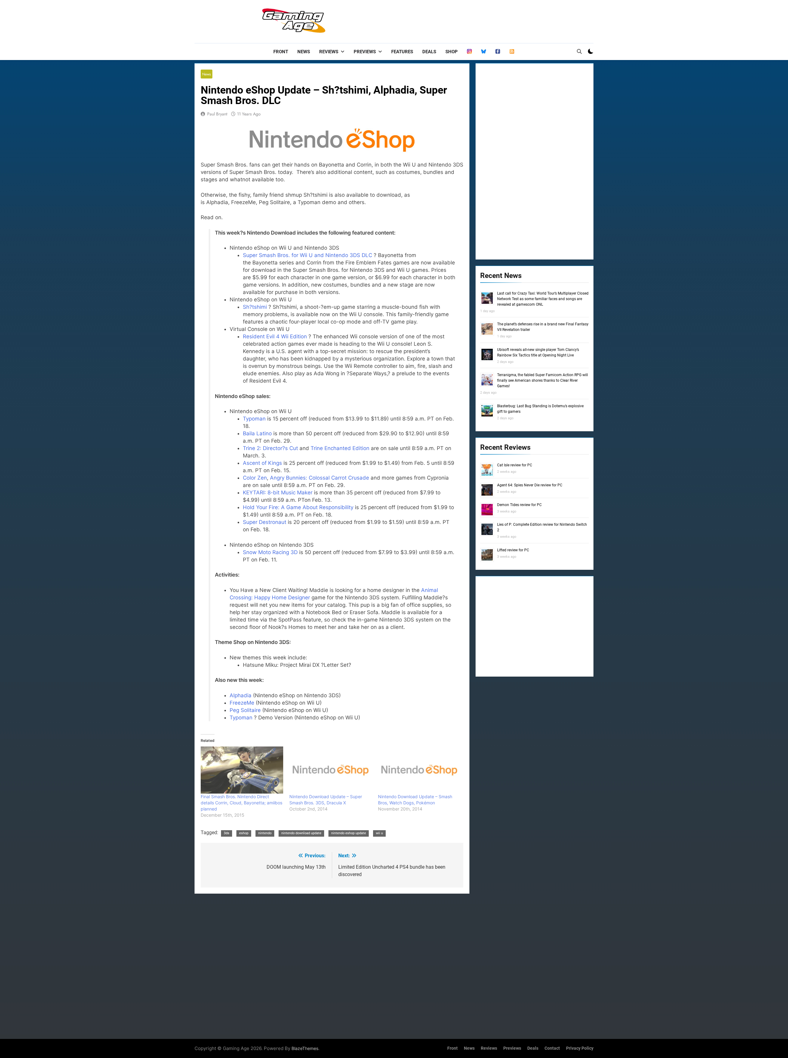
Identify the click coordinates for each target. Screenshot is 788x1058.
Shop (451, 51)
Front (280, 51)
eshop (243, 833)
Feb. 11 (267, 560)
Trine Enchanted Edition (340, 448)
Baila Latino (257, 433)
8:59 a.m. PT (428, 448)
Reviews (328, 51)
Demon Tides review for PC (519, 505)
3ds (226, 833)
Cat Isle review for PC (514, 465)
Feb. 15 (280, 470)
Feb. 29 (280, 441)
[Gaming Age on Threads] (469, 51)
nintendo (264, 833)
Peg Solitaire (245, 710)
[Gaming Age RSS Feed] (512, 51)
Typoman (254, 419)
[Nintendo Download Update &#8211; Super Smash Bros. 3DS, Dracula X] (330, 770)
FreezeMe (242, 703)
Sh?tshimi (255, 307)
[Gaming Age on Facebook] (498, 51)
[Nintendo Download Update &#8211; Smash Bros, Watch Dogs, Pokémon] (419, 770)
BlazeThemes (304, 1048)
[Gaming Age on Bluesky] (483, 51)
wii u (379, 833)
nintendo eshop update (348, 833)
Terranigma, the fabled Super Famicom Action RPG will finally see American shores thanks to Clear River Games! (542, 380)
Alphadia (240, 695)
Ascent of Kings (262, 463)
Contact (552, 1048)
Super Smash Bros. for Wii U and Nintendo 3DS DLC (307, 255)
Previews (365, 51)
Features (402, 51)
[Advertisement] (481, 20)
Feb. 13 (321, 500)
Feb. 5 (422, 463)
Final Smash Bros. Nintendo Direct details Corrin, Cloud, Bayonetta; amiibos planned (241, 802)
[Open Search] (579, 51)
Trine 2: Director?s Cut (270, 448)
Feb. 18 (322, 515)
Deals (429, 51)
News (303, 51)
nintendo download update (301, 833)
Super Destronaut (264, 522)
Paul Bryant (217, 114)
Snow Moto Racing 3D (270, 552)
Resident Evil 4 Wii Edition (275, 336)
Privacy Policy (579, 1048)
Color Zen (255, 478)
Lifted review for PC (513, 550)
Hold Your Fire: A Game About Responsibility (298, 507)
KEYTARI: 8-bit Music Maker (277, 492)
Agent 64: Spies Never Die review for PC (529, 485)
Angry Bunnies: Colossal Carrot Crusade (319, 478)
